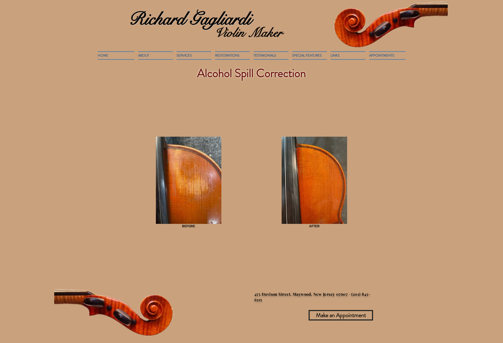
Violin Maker (248, 33)
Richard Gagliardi (190, 19)
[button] (232, 55)
